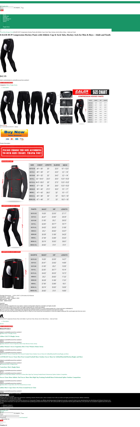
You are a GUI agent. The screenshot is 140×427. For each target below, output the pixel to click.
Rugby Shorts (9, 25)
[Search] (22, 413)
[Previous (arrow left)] (0, 423)
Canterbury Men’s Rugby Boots (10, 367)
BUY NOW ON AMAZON (6, 82)
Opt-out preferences (8, 406)
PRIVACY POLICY (8, 405)
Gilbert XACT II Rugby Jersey (9, 336)
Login (1, 420)
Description (6, 87)
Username (2, 416)
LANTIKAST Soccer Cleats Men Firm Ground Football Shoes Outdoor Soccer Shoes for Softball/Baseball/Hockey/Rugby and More (41, 357)
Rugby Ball (6, 16)
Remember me (5, 419)
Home (4, 15)
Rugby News (6, 26)
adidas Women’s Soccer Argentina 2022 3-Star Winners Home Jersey (21, 346)
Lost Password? (23, 417)
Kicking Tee (6, 20)
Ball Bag (5, 17)
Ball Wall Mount (7, 18)
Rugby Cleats (9, 22)
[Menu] (0, 29)
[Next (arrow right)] (2, 423)
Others (4, 21)
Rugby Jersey (9, 24)
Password (2, 417)
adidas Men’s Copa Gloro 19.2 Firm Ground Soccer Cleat (18, 387)
